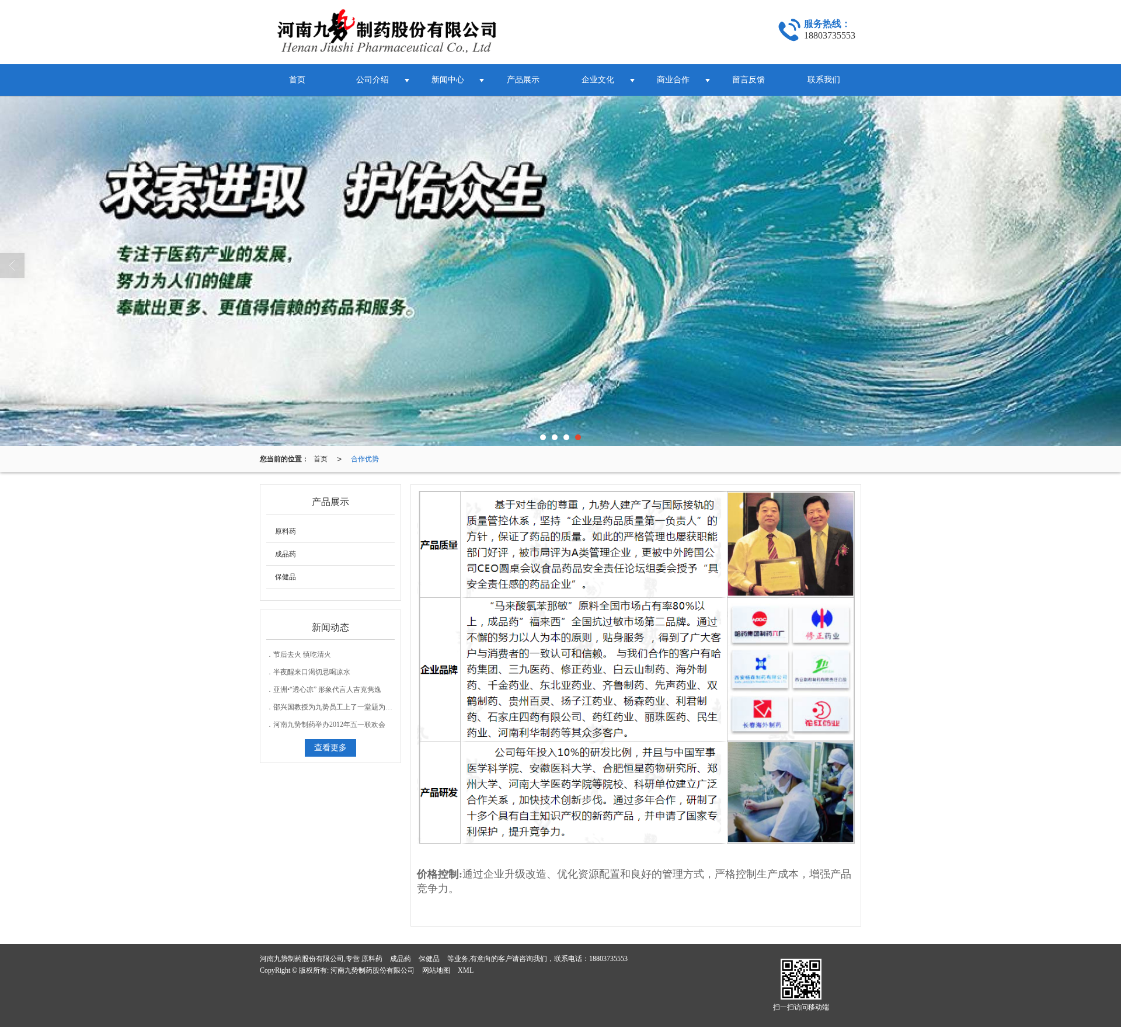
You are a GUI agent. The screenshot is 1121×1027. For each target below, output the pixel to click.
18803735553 (608, 959)
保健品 (285, 577)
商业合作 (673, 79)
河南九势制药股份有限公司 (372, 970)
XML (466, 970)
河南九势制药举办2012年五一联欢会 (329, 724)
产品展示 (523, 79)
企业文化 (598, 79)
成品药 (285, 554)
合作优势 (365, 459)
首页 (297, 79)
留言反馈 (748, 79)
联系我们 (823, 79)
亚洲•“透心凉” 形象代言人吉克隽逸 (327, 689)
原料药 (285, 531)
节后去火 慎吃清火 (302, 654)
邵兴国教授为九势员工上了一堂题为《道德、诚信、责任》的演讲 (374, 707)
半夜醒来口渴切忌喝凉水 (311, 672)
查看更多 (330, 747)
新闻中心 (447, 79)
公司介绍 (372, 79)
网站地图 (436, 970)
